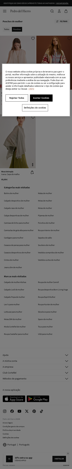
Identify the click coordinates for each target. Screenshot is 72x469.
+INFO (31, 89)
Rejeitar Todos (16, 98)
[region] (36, 90)
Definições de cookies (35, 107)
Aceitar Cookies (41, 98)
